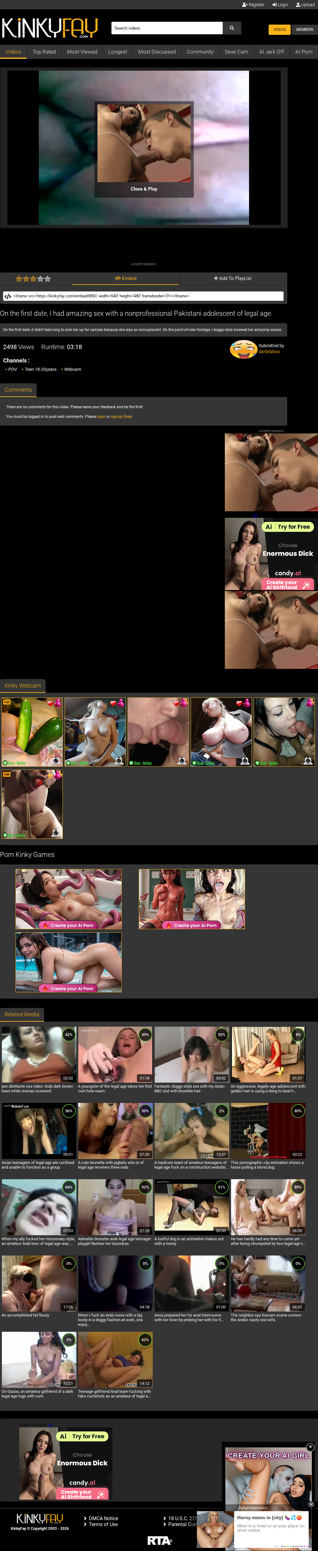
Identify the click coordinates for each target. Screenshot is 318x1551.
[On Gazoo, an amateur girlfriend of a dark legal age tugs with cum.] (39, 1387)
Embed (128, 278)
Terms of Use (103, 1524)
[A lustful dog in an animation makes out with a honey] (191, 1234)
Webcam (72, 369)
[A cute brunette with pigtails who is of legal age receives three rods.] (115, 1158)
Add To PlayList (235, 278)
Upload (307, 4)
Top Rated (44, 52)
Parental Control (186, 1524)
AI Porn (303, 52)
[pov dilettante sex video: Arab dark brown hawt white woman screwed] (39, 1082)
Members (304, 29)
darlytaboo (269, 351)
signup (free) (121, 416)
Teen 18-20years (41, 369)
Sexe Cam (236, 52)
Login (282, 4)
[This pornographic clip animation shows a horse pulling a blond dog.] (268, 1158)
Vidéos (13, 52)
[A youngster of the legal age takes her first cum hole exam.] (115, 1082)
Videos (279, 29)
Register (256, 4)
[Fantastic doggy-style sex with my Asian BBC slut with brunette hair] (191, 1082)
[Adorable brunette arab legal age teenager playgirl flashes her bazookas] (115, 1234)
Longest (117, 52)
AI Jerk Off (271, 52)
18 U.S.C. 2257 (184, 1518)
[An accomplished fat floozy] (39, 1310)
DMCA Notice (103, 1518)
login (101, 416)
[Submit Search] (232, 28)
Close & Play (144, 189)
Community (200, 52)
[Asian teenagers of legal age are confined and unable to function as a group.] (39, 1158)
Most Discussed (157, 52)
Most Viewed (82, 52)
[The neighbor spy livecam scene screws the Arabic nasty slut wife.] (268, 1310)
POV (12, 369)
